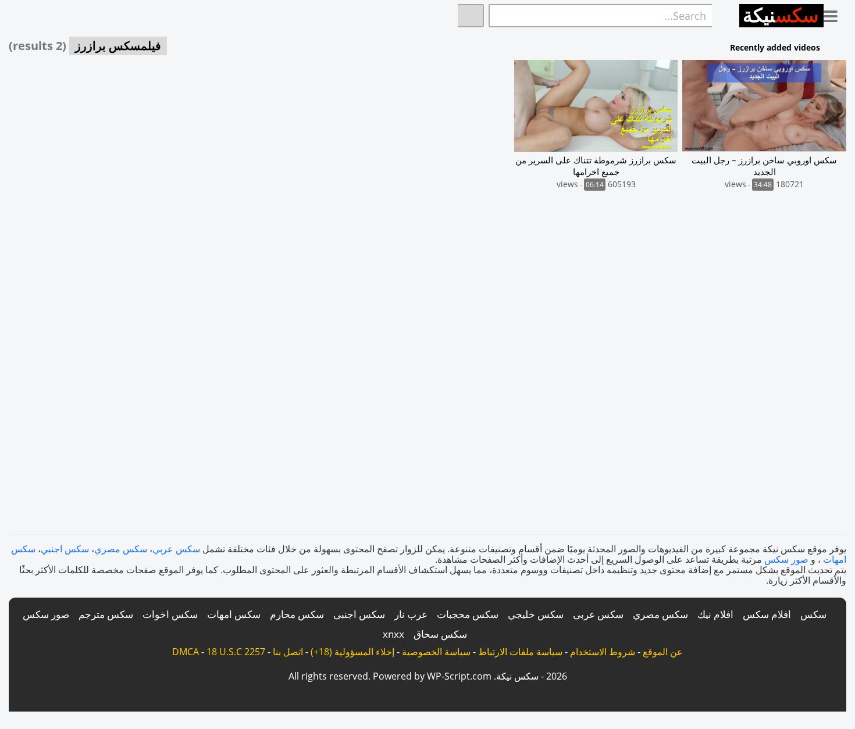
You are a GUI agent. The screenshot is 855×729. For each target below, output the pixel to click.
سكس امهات (234, 614)
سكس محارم (297, 614)
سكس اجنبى (359, 614)
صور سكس (786, 559)
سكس (813, 614)
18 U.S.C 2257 (235, 651)
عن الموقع (663, 651)
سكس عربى (598, 614)
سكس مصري (120, 548)
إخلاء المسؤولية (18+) (352, 651)
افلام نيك (715, 614)
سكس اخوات (170, 614)
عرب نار (411, 614)
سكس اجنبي (65, 548)
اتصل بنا (288, 651)
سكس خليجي (536, 614)
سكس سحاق (440, 634)
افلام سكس (767, 614)
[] (471, 15)
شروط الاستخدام (602, 651)
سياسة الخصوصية (436, 651)
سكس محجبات (467, 614)
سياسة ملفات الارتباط (520, 651)
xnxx (393, 634)
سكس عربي (176, 548)
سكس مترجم (106, 614)
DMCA (185, 651)
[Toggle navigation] (835, 14)
